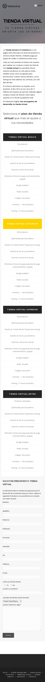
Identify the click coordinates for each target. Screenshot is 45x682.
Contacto (32, 677)
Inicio (5, 672)
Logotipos (10, 674)
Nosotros (21, 677)
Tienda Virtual (35, 672)
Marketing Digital (24, 674)
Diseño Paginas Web (18, 672)
